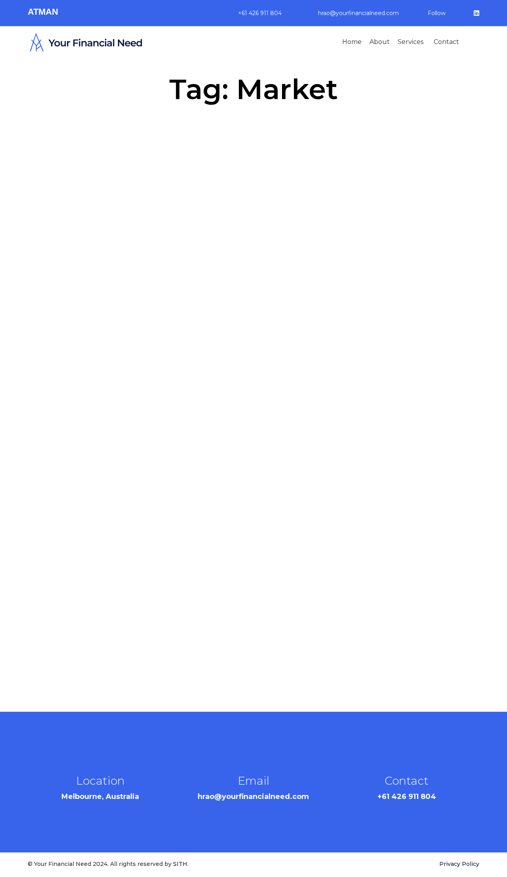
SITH (180, 863)
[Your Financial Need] (86, 42)
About (380, 42)
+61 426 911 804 (260, 13)
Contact (446, 42)
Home (352, 42)
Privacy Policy (459, 863)
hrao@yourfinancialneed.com (358, 13)
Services (410, 42)
